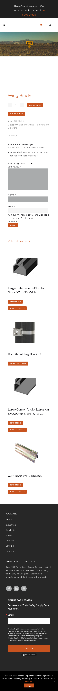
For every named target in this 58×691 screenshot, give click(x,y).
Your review (14, 166)
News (9, 535)
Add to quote (17, 114)
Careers (10, 551)
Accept (29, 686)
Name (12, 194)
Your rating (14, 163)
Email (11, 206)
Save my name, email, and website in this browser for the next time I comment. (29, 218)
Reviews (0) (12, 136)
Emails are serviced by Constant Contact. (22, 640)
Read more (15, 302)
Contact (10, 540)
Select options (18, 364)
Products (10, 530)
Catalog (10, 545)
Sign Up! (29, 648)
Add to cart (35, 105)
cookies (28, 681)
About (9, 519)
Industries (11, 525)
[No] (54, 681)
